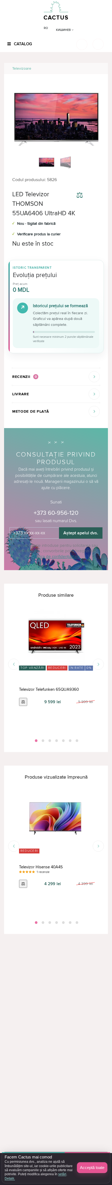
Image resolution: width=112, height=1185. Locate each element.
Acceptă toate (92, 1167)
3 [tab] (49, 740)
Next (98, 664)
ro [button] (46, 28)
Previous (13, 664)
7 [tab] (76, 740)
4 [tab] (56, 740)
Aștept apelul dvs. (80, 533)
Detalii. (10, 1178)
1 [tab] (35, 740)
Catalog (22, 43)
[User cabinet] (98, 44)
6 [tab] (69, 740)
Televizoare (21, 68)
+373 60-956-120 (56, 513)
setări (62, 1174)
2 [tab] (42, 740)
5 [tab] (62, 740)
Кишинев (63, 30)
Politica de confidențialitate (56, 556)
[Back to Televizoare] (97, 68)
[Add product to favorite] (95, 196)
